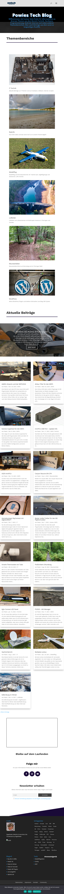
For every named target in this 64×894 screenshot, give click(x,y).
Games (52, 522)
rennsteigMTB (11, 872)
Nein (29, 891)
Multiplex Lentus (40, 652)
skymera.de (11, 874)
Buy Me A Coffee (12, 859)
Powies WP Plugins (13, 869)
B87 (50, 823)
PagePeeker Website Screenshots (15, 834)
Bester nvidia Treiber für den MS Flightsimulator (46, 519)
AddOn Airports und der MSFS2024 (14, 384)
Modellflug (53, 654)
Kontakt (35, 882)
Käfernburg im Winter (9, 695)
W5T (36, 864)
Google (36, 834)
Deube (54, 826)
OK (25, 891)
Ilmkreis (36, 837)
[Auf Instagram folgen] (32, 773)
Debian (50, 826)
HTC (48, 834)
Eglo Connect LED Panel (10, 609)
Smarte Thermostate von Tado (12, 565)
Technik (56, 431)
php (35, 842)
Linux (50, 837)
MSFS (18, 386)
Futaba (36, 831)
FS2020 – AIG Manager (42, 609)
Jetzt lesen (32, 347)
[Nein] (62, 889)
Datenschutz (19, 882)
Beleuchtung (37, 826)
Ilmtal (41, 837)
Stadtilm (41, 847)
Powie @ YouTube (13, 866)
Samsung (37, 845)
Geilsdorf (51, 831)
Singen (36, 847)
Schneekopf (51, 845)
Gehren (46, 831)
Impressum (28, 882)
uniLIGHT (43, 850)
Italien (45, 837)
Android (36, 823)
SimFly (37, 861)
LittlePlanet (37, 839)
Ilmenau (52, 834)
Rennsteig (49, 842)
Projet (43, 842)
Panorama (54, 839)
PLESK (39, 842)
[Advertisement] (35, 732)
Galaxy (41, 831)
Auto (47, 823)
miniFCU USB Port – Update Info (46, 429)
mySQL (43, 839)
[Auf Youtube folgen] (37, 773)
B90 (54, 823)
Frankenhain (51, 829)
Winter (48, 850)
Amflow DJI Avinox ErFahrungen (32, 331)
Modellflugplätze (39, 859)
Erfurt (39, 829)
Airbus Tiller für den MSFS (44, 384)
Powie (21, 334)
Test (52, 847)
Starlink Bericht (7, 652)
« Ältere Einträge (4, 712)
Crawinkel (44, 826)
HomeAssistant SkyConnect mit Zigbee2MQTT (13, 519)
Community (43, 882)
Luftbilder (20, 697)
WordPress (54, 850)
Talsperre (47, 847)
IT (17, 522)
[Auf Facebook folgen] (26, 773)
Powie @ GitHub (12, 864)
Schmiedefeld (44, 845)
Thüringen (37, 850)
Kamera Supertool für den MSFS (13, 429)
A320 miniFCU (6, 474)
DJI (35, 829)
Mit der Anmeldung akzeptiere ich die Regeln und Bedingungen (33, 798)
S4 (53, 842)
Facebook (44, 829)
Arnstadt (42, 823)
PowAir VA (10, 861)
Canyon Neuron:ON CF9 (43, 474)
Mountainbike (34, 334)
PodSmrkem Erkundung (43, 565)
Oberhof (48, 839)
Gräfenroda (42, 834)
